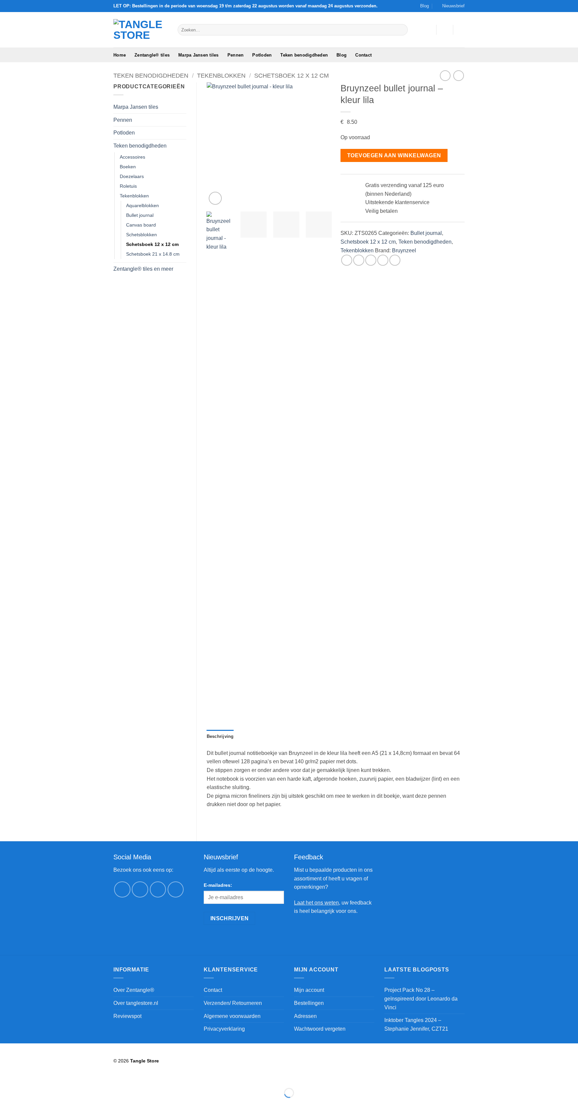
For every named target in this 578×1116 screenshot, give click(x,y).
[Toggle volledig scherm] (26, 1076)
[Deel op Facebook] (346, 260)
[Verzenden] (401, 29)
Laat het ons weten (316, 903)
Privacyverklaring (224, 1029)
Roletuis (128, 186)
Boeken (128, 166)
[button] (450, 6)
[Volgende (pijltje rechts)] (26, 1104)
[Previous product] (458, 75)
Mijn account (309, 990)
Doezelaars (132, 176)
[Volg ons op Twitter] (158, 889)
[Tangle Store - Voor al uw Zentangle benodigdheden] (140, 30)
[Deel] (45, 1076)
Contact (363, 55)
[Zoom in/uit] (6, 1076)
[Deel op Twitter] (358, 260)
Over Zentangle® (133, 990)
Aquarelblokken (142, 205)
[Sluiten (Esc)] (65, 1076)
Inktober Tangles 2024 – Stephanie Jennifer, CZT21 (416, 1024)
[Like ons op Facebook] (122, 889)
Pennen (235, 55)
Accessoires (132, 157)
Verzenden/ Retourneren (233, 1003)
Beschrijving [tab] (220, 736)
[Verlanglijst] (428, 29)
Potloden (262, 55)
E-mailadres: (218, 885)
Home (119, 55)
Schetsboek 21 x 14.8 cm (153, 254)
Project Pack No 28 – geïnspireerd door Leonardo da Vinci (421, 998)
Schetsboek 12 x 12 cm (291, 75)
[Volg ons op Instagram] (140, 889)
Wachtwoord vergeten (320, 1029)
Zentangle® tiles (152, 55)
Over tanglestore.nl (135, 1003)
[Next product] (445, 75)
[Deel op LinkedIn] (394, 260)
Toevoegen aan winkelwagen (394, 155)
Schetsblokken (141, 234)
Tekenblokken (221, 75)
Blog (424, 5)
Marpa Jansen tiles (198, 55)
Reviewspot (127, 1016)
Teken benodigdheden (304, 55)
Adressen (305, 1016)
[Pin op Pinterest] (382, 260)
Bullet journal (140, 215)
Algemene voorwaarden (232, 1016)
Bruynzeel (404, 250)
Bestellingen (309, 1003)
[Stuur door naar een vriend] (370, 260)
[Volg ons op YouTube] (176, 889)
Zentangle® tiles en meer (143, 269)
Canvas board (141, 225)
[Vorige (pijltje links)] (6, 1104)
